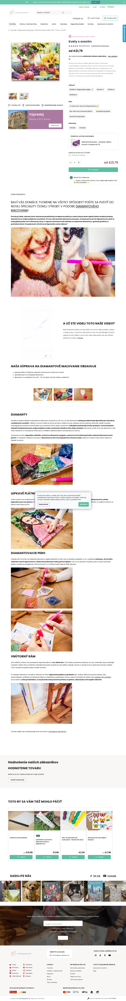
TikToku (80, 338)
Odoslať (63, 938)
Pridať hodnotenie (17, 780)
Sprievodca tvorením (100, 968)
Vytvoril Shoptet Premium (97, 998)
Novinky (49, 979)
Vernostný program (76, 979)
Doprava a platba (78, 155)
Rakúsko (28, 976)
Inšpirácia (50, 974)
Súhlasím (83, 504)
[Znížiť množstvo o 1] (71, 162)
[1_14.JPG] (43, 400)
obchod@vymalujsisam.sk (60, 955)
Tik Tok (96, 875)
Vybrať (22, 857)
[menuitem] (12, 24)
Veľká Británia (16, 976)
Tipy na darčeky (52, 982)
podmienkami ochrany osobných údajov (63, 931)
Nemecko (15, 973)
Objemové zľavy (75, 977)
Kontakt (72, 974)
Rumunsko (29, 967)
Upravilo (110, 998)
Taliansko (29, 970)
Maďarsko (29, 965)
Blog (94, 971)
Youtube (111, 875)
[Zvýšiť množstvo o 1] (79, 162)
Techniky (50, 968)
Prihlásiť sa (78, 18)
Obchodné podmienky (77, 968)
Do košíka (94, 170)
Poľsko (14, 970)
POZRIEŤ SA (95, 2)
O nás (95, 7)
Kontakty (102, 7)
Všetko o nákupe (84, 7)
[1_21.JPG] (63, 400)
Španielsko (29, 973)
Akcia (48, 977)
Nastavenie (43, 504)
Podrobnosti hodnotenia (100, 46)
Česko (14, 965)
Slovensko (15, 967)
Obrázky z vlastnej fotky (54, 971)
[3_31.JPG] (83, 400)
